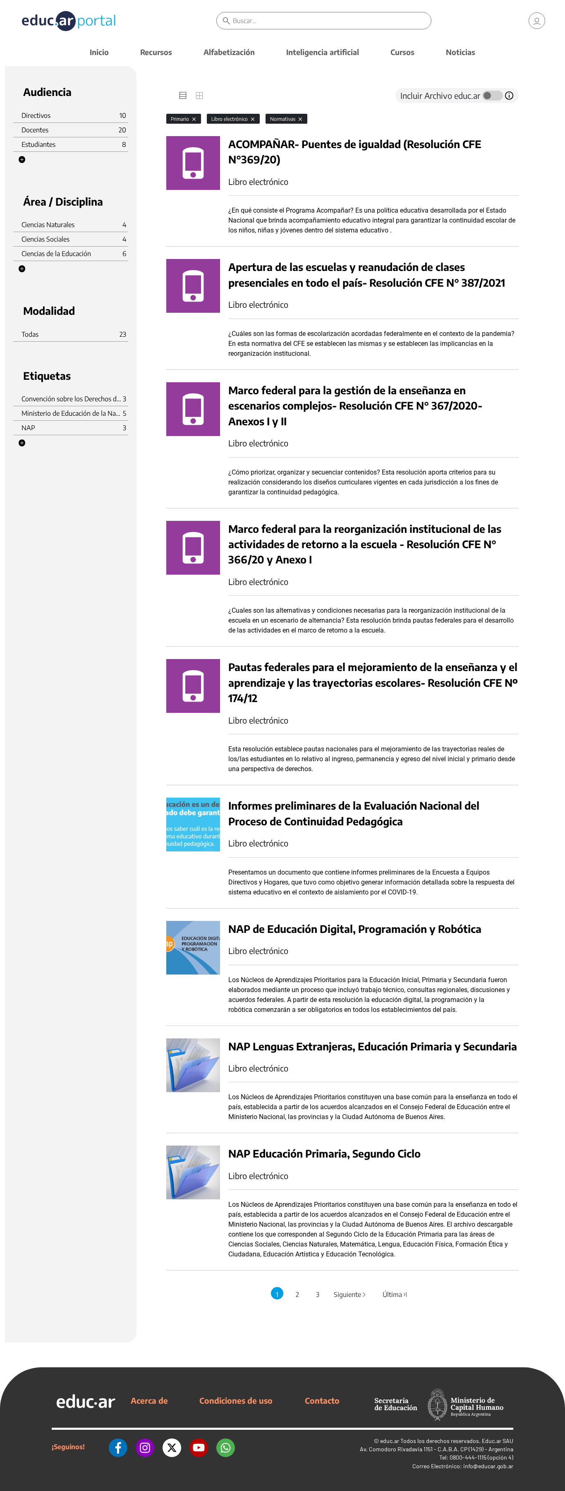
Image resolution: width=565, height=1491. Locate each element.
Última (395, 1294)
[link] (537, 20)
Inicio (99, 52)
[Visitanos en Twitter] (172, 1446)
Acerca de (149, 1400)
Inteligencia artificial (322, 52)
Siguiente (350, 1294)
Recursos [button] (156, 52)
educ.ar (389, 1440)
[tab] (183, 95)
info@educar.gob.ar (488, 1465)
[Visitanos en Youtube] (198, 1446)
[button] (22, 160)
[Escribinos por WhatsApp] (225, 1446)
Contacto (322, 1400)
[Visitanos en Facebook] (118, 1446)
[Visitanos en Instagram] (145, 1446)
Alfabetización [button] (229, 52)
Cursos (402, 52)
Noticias (460, 52)
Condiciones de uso (236, 1400)
